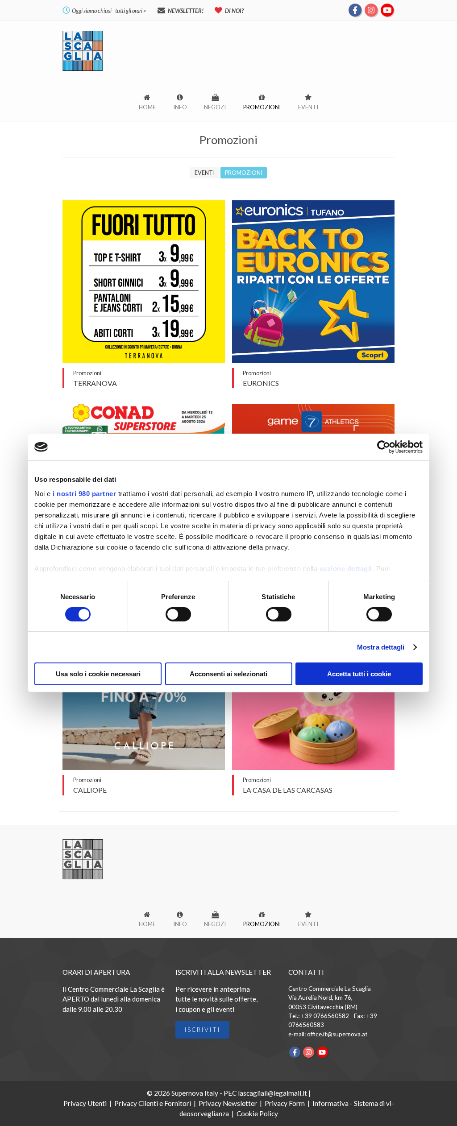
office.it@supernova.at (337, 1034)
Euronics (261, 383)
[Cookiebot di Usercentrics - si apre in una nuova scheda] (384, 447)
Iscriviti (202, 1029)
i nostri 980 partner (84, 493)
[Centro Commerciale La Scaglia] (82, 70)
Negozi (215, 107)
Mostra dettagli (381, 647)
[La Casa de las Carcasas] (313, 767)
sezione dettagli (346, 568)
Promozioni (262, 107)
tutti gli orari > (130, 10)
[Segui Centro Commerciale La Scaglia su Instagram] (371, 9)
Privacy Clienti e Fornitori (152, 1103)
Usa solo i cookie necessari (98, 674)
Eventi (308, 107)
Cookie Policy (257, 1113)
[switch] (178, 614)
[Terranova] (143, 360)
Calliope (90, 790)
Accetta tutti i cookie (359, 674)
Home (147, 107)
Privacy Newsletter (228, 1103)
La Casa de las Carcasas (287, 790)
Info (180, 107)
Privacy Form (285, 1103)
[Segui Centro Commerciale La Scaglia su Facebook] (355, 9)
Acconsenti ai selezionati (228, 674)
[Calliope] (143, 767)
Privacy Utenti (85, 1103)
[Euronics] (313, 360)
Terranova (95, 383)
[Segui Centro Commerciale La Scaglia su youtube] (387, 9)
